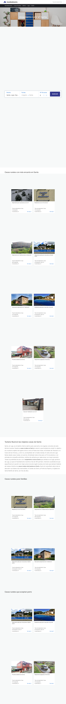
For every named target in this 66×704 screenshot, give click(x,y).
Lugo (28, 5)
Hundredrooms (8, 5)
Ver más (28, 211)
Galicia (24, 5)
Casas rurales (17, 5)
